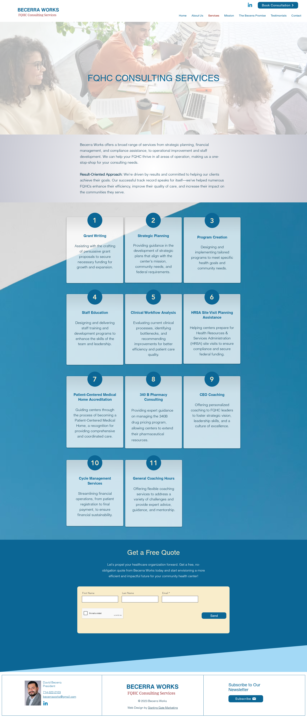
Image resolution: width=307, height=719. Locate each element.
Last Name (128, 593)
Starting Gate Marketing (163, 707)
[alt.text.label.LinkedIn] (250, 5)
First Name (88, 593)
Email (165, 593)
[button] (245, 698)
